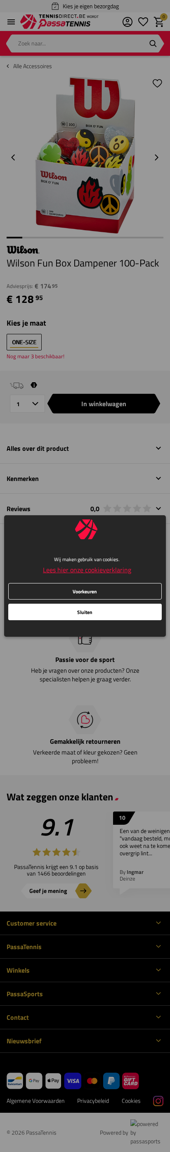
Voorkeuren (85, 591)
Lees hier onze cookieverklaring (87, 570)
